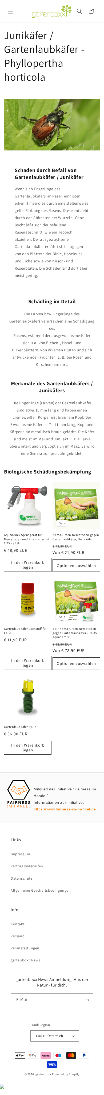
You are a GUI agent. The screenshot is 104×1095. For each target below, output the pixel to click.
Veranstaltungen (25, 948)
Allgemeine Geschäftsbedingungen (41, 890)
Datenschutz (22, 878)
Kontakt (18, 924)
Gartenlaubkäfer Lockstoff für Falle (25, 631)
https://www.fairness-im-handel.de (65, 809)
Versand (18, 936)
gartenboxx (43, 1074)
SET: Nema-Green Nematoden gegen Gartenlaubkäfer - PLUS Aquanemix (75, 633)
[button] (11, 11)
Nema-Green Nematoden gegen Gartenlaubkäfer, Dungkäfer (76, 537)
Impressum (20, 854)
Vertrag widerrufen (27, 866)
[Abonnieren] (87, 999)
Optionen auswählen (76, 565)
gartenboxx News (25, 960)
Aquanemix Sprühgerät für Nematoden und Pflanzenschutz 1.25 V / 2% (27, 539)
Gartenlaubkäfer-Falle (20, 727)
